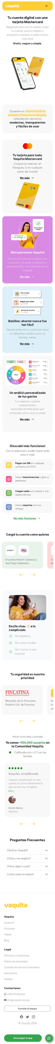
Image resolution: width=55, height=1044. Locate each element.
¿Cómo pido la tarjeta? (20, 874)
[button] (33, 575)
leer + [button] (11, 790)
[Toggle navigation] (46, 6)
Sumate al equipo (27, 1008)
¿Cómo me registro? (19, 858)
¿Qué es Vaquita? (17, 850)
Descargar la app (22, 1038)
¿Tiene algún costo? (18, 866)
